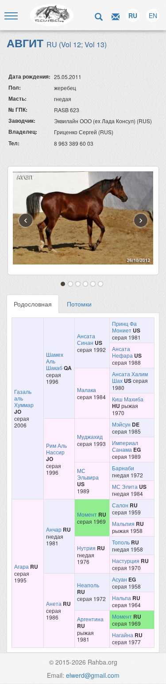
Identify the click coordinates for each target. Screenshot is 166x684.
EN (153, 15)
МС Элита (125, 486)
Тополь (121, 542)
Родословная (33, 303)
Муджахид (90, 436)
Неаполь (88, 585)
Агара (21, 566)
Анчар (54, 529)
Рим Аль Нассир (56, 449)
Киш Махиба (127, 399)
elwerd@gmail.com (93, 675)
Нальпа (121, 597)
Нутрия (86, 548)
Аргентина (90, 619)
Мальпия (123, 523)
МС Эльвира (88, 474)
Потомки (79, 303)
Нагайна (122, 635)
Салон (120, 505)
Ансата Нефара (122, 352)
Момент (87, 514)
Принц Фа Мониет (124, 327)
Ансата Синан (86, 339)
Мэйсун (121, 424)
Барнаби (123, 468)
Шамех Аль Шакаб (54, 361)
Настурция (125, 560)
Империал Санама (125, 446)
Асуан (119, 579)
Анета (54, 603)
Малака (86, 389)
